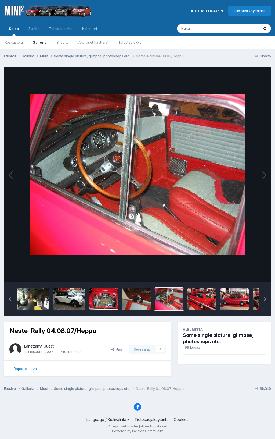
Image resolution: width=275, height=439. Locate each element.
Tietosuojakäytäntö (152, 419)
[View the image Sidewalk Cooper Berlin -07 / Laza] (69, 299)
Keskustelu (14, 42)
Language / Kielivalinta (106, 419)
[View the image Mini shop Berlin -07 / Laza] (33, 299)
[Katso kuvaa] (137, 174)
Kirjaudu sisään (206, 11)
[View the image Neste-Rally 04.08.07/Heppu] (103, 299)
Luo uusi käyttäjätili (249, 11)
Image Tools (248, 272)
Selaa (14, 28)
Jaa (118, 349)
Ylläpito (62, 42)
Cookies (181, 419)
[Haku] (265, 28)
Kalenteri (89, 28)
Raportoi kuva (25, 368)
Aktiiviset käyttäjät (93, 42)
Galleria (39, 42)
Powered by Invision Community (137, 431)
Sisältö (33, 28)
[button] (10, 299)
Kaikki (247, 28)
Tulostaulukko (130, 42)
